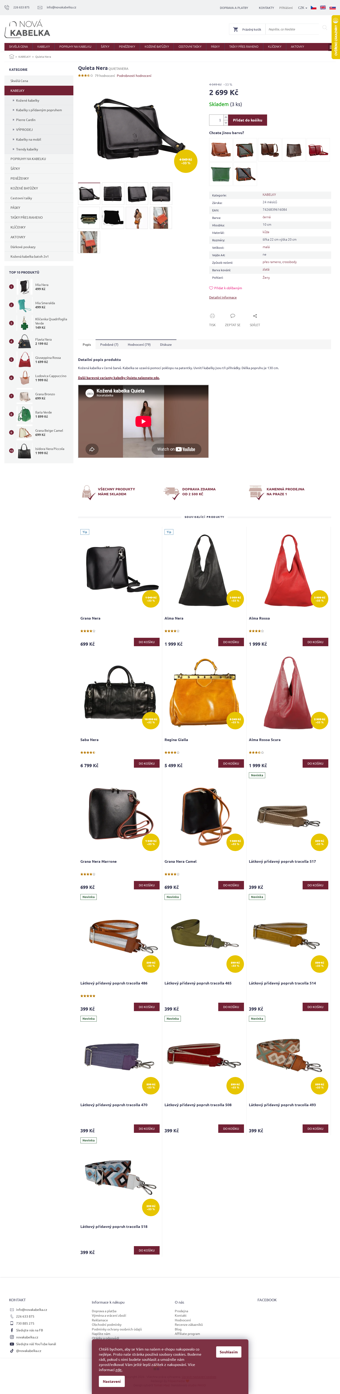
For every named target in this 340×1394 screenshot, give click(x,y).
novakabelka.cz (27, 1337)
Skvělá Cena (19, 80)
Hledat (325, 28)
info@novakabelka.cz (31, 1309)
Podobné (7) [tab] (109, 344)
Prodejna (181, 1311)
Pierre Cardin (26, 120)
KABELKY (17, 90)
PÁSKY (15, 207)
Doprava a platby (234, 8)
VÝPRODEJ (24, 129)
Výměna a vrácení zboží (109, 1315)
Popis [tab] (87, 344)
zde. (118, 1369)
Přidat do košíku (247, 120)
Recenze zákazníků (189, 1324)
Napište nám (101, 1333)
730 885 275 (25, 1323)
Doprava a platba (104, 1311)
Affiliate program (187, 1333)
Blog (178, 1329)
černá (267, 216)
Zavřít (219, 310)
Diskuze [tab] (166, 344)
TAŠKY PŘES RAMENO (27, 217)
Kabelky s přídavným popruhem (39, 110)
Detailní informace (223, 297)
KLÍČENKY (18, 227)
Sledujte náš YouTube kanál (36, 1344)
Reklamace (100, 1320)
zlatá (266, 269)
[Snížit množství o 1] (225, 122)
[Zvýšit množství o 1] (225, 117)
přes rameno (272, 261)
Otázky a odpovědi (105, 1338)
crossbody (289, 261)
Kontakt (181, 1315)
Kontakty (266, 8)
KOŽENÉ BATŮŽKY (24, 188)
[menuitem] (18, 47)
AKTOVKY (18, 237)
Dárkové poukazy (23, 247)
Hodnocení (183, 1320)
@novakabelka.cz (28, 1350)
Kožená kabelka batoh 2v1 (30, 256)
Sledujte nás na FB (29, 1330)
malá (266, 246)
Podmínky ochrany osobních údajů (117, 1329)
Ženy (266, 277)
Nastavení (112, 1381)
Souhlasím (229, 1351)
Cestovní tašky (21, 198)
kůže (266, 231)
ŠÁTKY (15, 168)
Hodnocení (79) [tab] (139, 344)
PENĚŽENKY (20, 178)
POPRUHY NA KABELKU (28, 159)
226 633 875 (25, 1316)
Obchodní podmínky (107, 1324)
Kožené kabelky (27, 100)
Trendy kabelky (27, 149)
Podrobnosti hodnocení (134, 75)
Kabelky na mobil (28, 139)
